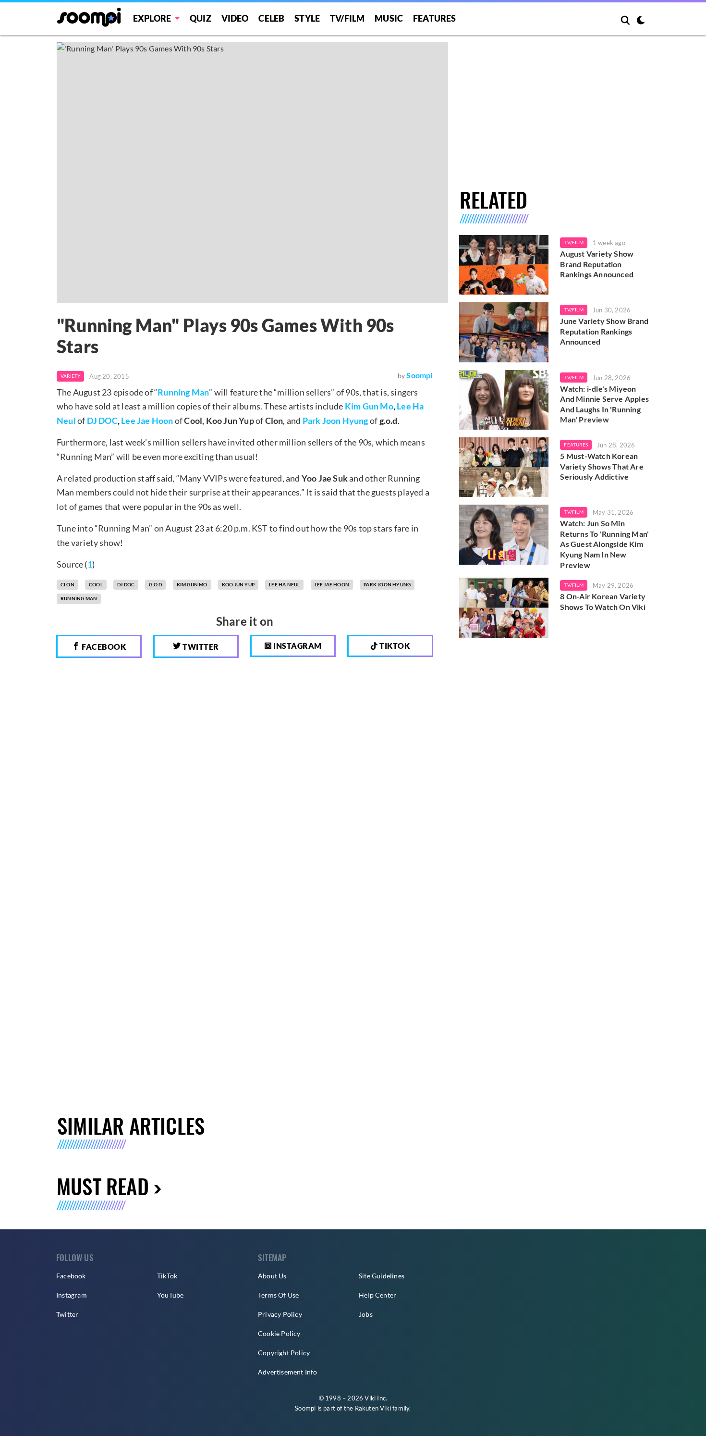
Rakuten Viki (373, 1408)
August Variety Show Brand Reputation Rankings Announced (596, 264)
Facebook (103, 646)
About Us (272, 1276)
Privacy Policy (280, 1314)
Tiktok (394, 645)
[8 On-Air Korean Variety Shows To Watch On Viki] (504, 607)
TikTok (167, 1276)
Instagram (297, 645)
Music (389, 18)
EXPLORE (152, 18)
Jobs (366, 1314)
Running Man (183, 392)
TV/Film (573, 242)
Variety (70, 376)
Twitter (200, 646)
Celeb (271, 18)
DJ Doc (125, 584)
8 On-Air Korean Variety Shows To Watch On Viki (602, 601)
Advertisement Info (287, 1372)
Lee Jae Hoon (147, 420)
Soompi (419, 375)
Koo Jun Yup (238, 584)
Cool (96, 584)
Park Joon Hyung (335, 420)
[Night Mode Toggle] (640, 21)
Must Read (103, 1186)
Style (307, 18)
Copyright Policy (284, 1353)
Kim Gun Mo (369, 406)
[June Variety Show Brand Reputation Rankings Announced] (504, 332)
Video (235, 18)
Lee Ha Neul (284, 584)
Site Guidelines (381, 1276)
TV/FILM (347, 18)
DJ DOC (102, 420)
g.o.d (155, 584)
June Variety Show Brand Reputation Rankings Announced (604, 331)
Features (434, 18)
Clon (67, 584)
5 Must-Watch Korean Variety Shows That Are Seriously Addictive (601, 466)
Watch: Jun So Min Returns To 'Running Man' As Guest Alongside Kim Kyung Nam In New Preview (604, 544)
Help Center (377, 1295)
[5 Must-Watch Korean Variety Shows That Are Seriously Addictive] (504, 467)
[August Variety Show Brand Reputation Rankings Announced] (504, 265)
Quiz (200, 18)
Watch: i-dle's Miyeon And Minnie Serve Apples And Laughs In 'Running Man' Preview (604, 404)
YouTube (170, 1295)
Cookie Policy (279, 1333)
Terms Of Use (278, 1295)
